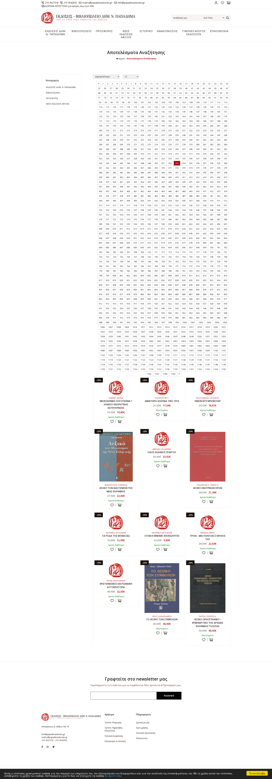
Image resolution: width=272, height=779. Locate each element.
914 (114, 303)
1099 (207, 350)
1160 (183, 369)
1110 (167, 355)
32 (140, 88)
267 (107, 144)
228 (100, 135)
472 (211, 191)
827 (170, 280)
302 (218, 149)
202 (184, 125)
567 (211, 214)
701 (218, 247)
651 (135, 238)
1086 (102, 350)
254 (149, 139)
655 (163, 238)
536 (128, 210)
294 (163, 149)
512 (225, 200)
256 (163, 139)
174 (121, 121)
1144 (183, 364)
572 (114, 219)
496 (114, 200)
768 (156, 266)
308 (128, 154)
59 (163, 93)
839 (121, 285)
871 (211, 289)
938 (149, 308)
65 (198, 93)
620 (184, 228)
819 (114, 280)
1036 (215, 331)
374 (191, 168)
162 (170, 116)
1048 (183, 336)
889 (204, 294)
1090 (135, 350)
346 (128, 163)
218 (163, 130)
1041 (127, 336)
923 (177, 303)
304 (100, 154)
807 (163, 275)
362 (107, 168)
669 (128, 242)
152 (100, 116)
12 (157, 83)
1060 (151, 341)
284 (225, 144)
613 (135, 228)
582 (184, 219)
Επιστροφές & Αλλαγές (115, 741)
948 (218, 308)
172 (107, 121)
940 (163, 308)
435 (218, 182)
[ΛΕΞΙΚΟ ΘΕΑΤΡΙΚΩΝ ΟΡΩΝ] (207, 457)
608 (100, 228)
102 (149, 102)
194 (128, 125)
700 (211, 247)
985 (211, 317)
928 (211, 303)
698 (197, 247)
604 (204, 224)
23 (221, 83)
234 (142, 135)
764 (128, 266)
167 (204, 116)
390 (170, 172)
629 (114, 233)
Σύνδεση (216, 3)
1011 (143, 327)
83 (169, 97)
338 (204, 158)
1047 (175, 336)
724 (114, 257)
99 (129, 102)
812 (197, 275)
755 (197, 261)
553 (114, 214)
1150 (102, 369)
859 (128, 289)
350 (156, 163)
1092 (151, 350)
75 (122, 97)
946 (204, 308)
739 (218, 257)
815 (218, 275)
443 (142, 186)
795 (211, 271)
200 (170, 125)
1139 (143, 364)
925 (191, 303)
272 (142, 144)
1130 (199, 360)
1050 (199, 336)
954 (128, 313)
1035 (207, 331)
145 (184, 111)
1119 (110, 360)
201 (177, 125)
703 (100, 252)
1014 (167, 327)
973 (128, 317)
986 (218, 317)
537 (135, 210)
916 (128, 303)
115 (107, 107)
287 (114, 149)
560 (163, 214)
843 (149, 285)
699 (204, 247)
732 (170, 257)
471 (204, 191)
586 (211, 219)
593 (128, 224)
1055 (110, 341)
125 (177, 107)
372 (177, 168)
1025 (127, 331)
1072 (118, 345)
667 (114, 242)
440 (121, 186)
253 (142, 139)
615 (149, 228)
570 (100, 219)
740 (225, 257)
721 (225, 252)
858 (121, 289)
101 (142, 102)
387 (149, 172)
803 (135, 275)
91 (215, 97)
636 (163, 233)
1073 (127, 345)
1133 (223, 360)
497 (121, 200)
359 (218, 163)
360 (225, 163)
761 (107, 266)
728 (142, 257)
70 (227, 93)
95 (106, 102)
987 (225, 317)
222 (191, 130)
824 (149, 280)
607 (225, 224)
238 (170, 135)
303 (225, 149)
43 (204, 88)
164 (184, 116)
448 (177, 186)
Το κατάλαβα (257, 773)
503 (163, 200)
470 (197, 191)
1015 (175, 327)
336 (191, 158)
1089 (127, 350)
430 (184, 182)
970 (107, 317)
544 (184, 210)
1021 (223, 327)
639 (184, 233)
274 (156, 144)
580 (170, 219)
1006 (102, 327)
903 (170, 299)
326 (121, 158)
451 (197, 186)
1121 (127, 360)
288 (121, 149)
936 (135, 308)
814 (211, 275)
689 (135, 247)
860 (135, 289)
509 (204, 200)
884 (170, 294)
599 (170, 224)
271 (135, 144)
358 (211, 163)
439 (114, 186)
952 (114, 313)
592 (121, 224)
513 (100, 205)
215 (142, 130)
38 (175, 88)
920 (156, 303)
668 (121, 242)
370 (163, 168)
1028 (151, 331)
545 (191, 210)
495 (107, 200)
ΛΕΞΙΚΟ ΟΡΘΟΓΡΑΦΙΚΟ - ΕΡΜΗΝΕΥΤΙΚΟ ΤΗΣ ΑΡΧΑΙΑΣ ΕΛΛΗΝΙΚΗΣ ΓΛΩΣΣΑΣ (207, 623)
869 (197, 289)
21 (209, 83)
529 (211, 205)
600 (177, 224)
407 (156, 177)
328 (135, 158)
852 (211, 285)
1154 (135, 369)
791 (184, 271)
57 (151, 93)
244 (211, 135)
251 (128, 139)
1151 (110, 369)
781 (114, 271)
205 (204, 125)
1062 (167, 341)
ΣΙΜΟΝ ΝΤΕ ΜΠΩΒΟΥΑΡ (208, 401)
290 (135, 149)
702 (225, 247)
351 (163, 163)
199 (163, 125)
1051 (207, 336)
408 (163, 177)
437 (100, 186)
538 (142, 210)
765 (135, 266)
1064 (183, 341)
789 (170, 271)
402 (121, 177)
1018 (199, 327)
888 (197, 294)
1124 (151, 360)
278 (184, 144)
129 (204, 107)
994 (142, 322)
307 (121, 154)
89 (204, 97)
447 (170, 186)
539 (149, 210)
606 (218, 224)
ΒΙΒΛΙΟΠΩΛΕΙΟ (82, 31)
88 (198, 97)
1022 (102, 331)
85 (180, 97)
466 (170, 191)
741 (100, 261)
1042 (135, 336)
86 (186, 97)
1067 (207, 341)
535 (121, 210)
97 (117, 102)
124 (170, 107)
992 (128, 322)
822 (135, 280)
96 (111, 102)
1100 (215, 350)
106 (177, 102)
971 (114, 317)
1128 (183, 360)
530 (218, 205)
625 (218, 228)
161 (163, 116)
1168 (165, 374)
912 (100, 303)
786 (149, 271)
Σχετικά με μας (142, 722)
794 (204, 271)
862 (149, 289)
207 (218, 125)
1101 (223, 350)
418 (100, 182)
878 (128, 294)
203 (191, 125)
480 (135, 196)
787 (156, 271)
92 (221, 97)
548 (211, 210)
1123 (143, 360)
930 (225, 303)
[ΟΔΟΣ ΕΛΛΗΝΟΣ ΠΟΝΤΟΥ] (161, 439)
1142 (167, 364)
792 (191, 271)
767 (149, 266)
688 (128, 247)
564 (191, 214)
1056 (118, 341)
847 (177, 285)
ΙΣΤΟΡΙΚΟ (146, 31)
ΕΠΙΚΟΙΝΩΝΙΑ (219, 31)
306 (114, 154)
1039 (110, 336)
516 (121, 205)
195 (135, 125)
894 (107, 299)
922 (170, 303)
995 (149, 322)
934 (121, 308)
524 (177, 205)
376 (204, 168)
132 (225, 107)
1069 (223, 341)
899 (142, 299)
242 (197, 135)
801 (121, 275)
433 (204, 182)
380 (100, 172)
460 (128, 191)
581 (177, 219)
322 (225, 154)
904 (177, 299)
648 (114, 238)
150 (218, 111)
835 (225, 280)
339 (211, 158)
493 (225, 196)
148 (204, 111)
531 (225, 205)
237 (163, 135)
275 (163, 144)
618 (170, 228)
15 (175, 83)
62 (180, 93)
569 (225, 214)
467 (177, 191)
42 (198, 88)
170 (225, 116)
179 (156, 121)
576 (142, 219)
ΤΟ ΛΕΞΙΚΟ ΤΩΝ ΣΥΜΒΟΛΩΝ (162, 619)
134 (107, 111)
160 (156, 116)
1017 (191, 327)
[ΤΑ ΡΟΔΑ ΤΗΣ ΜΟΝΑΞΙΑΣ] (116, 522)
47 (227, 88)
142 (163, 111)
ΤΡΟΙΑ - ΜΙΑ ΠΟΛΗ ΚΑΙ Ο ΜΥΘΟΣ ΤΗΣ (208, 537)
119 (135, 107)
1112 (183, 355)
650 (128, 238)
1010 (135, 327)
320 (211, 154)
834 (218, 280)
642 (204, 233)
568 (218, 214)
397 (218, 172)
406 (149, 177)
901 (156, 299)
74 (116, 97)
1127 (175, 360)
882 (156, 294)
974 (135, 317)
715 (184, 252)
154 (114, 116)
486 (177, 196)
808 (170, 275)
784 (135, 271)
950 (100, 313)
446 (163, 186)
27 (111, 88)
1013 (159, 327)
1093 (159, 350)
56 (145, 93)
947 (211, 308)
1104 (118, 355)
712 (163, 252)
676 (177, 242)
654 (156, 238)
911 (225, 299)
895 (114, 299)
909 (211, 299)
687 (121, 247)
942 (177, 308)
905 (184, 299)
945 (197, 308)
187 (211, 121)
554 (121, 214)
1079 (175, 345)
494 (100, 200)
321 (218, 154)
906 (191, 299)
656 (170, 238)
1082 (199, 345)
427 (163, 182)
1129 (191, 360)
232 (128, 135)
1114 (199, 355)
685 (107, 247)
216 (149, 130)
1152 (118, 369)
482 (149, 196)
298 (191, 149)
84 (175, 97)
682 (218, 242)
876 (114, 294)
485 (170, 196)
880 (142, 294)
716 (191, 252)
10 (145, 83)
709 (142, 252)
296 (177, 149)
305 (107, 154)
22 (215, 83)
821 (128, 280)
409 (170, 177)
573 (121, 219)
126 (184, 107)
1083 (207, 345)
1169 (173, 374)
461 (135, 191)
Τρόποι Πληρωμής (113, 722)
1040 (118, 336)
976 (149, 317)
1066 (199, 341)
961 (177, 313)
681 (211, 242)
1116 (215, 355)
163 (177, 116)
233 (135, 135)
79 (145, 97)
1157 (159, 369)
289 (128, 149)
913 (107, 303)
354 (184, 163)
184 (191, 121)
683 (225, 242)
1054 (102, 341)
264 (218, 139)
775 (204, 266)
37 (169, 88)
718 (204, 252)
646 (100, 238)
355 (191, 163)
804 (142, 275)
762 (114, 266)
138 (135, 111)
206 (211, 125)
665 (100, 242)
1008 (118, 327)
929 (218, 303)
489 (197, 196)
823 (142, 280)
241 (191, 135)
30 (128, 88)
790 (177, 271)
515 (114, 205)
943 (184, 308)
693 (163, 247)
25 (99, 88)
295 (170, 149)
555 (128, 214)
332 (163, 158)
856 (107, 289)
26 (105, 88)
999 (177, 322)
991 (121, 322)
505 (177, 200)
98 (123, 102)
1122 (135, 360)
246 (225, 135)
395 (204, 172)
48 (99, 93)
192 (114, 125)
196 (142, 125)
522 (163, 205)
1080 (183, 345)
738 (211, 257)
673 (156, 242)
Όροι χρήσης (142, 727)
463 (149, 191)
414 (204, 177)
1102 (102, 355)
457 (107, 191)
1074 (135, 345)
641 (197, 233)
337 (197, 158)
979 (170, 317)
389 (163, 172)
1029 (159, 331)
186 (204, 121)
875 (107, 294)
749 (156, 261)
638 (177, 233)
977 (156, 317)
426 (156, 182)
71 (99, 97)
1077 (159, 345)
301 (211, 149)
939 (156, 308)
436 (225, 182)
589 (100, 224)
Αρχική (121, 58)
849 (191, 285)
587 (218, 219)
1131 (207, 360)
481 (142, 196)
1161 (191, 369)
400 (107, 177)
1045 (159, 336)
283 (218, 144)
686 (114, 247)
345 (121, 163)
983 (197, 317)
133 (100, 111)
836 (100, 285)
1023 (110, 331)
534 (114, 210)
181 (170, 121)
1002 (200, 322)
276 (170, 144)
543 (177, 210)
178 (149, 121)
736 (197, 257)
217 (156, 130)
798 (100, 275)
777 (218, 266)
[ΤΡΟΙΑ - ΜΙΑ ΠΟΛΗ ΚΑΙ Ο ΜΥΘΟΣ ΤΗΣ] (207, 522)
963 (191, 313)
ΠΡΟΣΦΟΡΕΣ (104, 31)
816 (225, 275)
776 (211, 266)
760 (100, 266)
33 (145, 88)
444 (149, 186)
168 (211, 116)
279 (191, 144)
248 (107, 139)
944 (191, 308)
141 (156, 111)
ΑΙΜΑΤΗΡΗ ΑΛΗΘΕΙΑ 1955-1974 (162, 401)
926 (197, 303)
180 (163, 121)
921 (163, 303)
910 (218, 299)
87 (192, 97)
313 (163, 154)
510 (211, 200)
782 (121, 271)
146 (191, 111)
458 (114, 191)
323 (100, 158)
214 (135, 130)
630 (121, 233)
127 (191, 107)
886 (184, 294)
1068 (215, 341)
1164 (215, 369)
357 (204, 163)
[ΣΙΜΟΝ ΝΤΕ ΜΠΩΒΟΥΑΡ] (207, 388)
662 (211, 238)
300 (204, 149)
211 (114, 130)
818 (107, 280)
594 (135, 224)
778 (225, 266)
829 (184, 280)
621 (191, 228)
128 (197, 107)
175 (128, 121)
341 (225, 158)
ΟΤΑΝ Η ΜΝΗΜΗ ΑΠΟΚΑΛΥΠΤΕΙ (161, 535)
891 (218, 294)
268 (114, 144)
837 (107, 285)
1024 (118, 331)
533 (107, 210)
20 (204, 83)
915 (121, 303)
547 (204, 210)
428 (170, 182)
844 (156, 285)
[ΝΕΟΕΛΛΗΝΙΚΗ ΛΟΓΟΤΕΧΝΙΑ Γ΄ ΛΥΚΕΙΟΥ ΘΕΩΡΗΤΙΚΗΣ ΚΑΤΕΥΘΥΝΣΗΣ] (116, 388)
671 (142, 242)
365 (128, 168)
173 (114, 121)
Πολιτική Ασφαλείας (114, 736)
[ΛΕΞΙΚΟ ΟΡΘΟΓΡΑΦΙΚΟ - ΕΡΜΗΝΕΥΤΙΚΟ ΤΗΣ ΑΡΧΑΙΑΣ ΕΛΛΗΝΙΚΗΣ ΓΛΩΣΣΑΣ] (207, 588)
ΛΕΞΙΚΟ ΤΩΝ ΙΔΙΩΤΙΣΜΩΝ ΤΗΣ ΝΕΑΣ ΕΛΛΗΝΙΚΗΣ (116, 489)
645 (225, 233)
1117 (223, 355)
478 (121, 196)
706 (121, 252)
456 (100, 191)
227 (225, 130)
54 (134, 93)
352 (170, 163)
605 (211, 224)
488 (191, 196)
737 (204, 257)
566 (204, 214)
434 (211, 182)
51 (116, 93)
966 (211, 313)
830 (191, 280)
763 (121, 266)
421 (121, 182)
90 (209, 97)
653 (149, 238)
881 (149, 294)
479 (128, 196)
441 (128, 186)
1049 (191, 336)
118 (128, 107)
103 (156, 102)
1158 (167, 369)
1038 (102, 336)
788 (163, 271)
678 (191, 242)
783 (128, 271)
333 (170, 158)
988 (100, 322)
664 (225, 238)
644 (218, 233)
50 (111, 93)
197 (149, 125)
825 (156, 280)
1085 (223, 345)
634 (149, 233)
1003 (209, 322)
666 (107, 242)
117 (121, 107)
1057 (127, 341)
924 (184, 303)
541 (163, 210)
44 (209, 88)
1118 (102, 360)
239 (177, 135)
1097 (191, 350)
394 (197, 172)
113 (225, 102)
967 (218, 313)
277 (177, 144)
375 (197, 168)
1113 (191, 355)
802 (128, 275)
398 (225, 172)
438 (107, 186)
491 (211, 196)
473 (218, 191)
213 (128, 130)
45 (215, 88)
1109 (159, 355)
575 (135, 219)
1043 (143, 336)
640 (191, 233)
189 (225, 121)
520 (149, 205)
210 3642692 (70, 2)
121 (149, 107)
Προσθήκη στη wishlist (112, 421)
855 (100, 289)
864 (163, 289)
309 (135, 154)
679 (197, 242)
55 (140, 93)
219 (170, 130)
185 (197, 121)
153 (107, 116)
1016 (183, 327)
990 (114, 322)
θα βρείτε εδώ (113, 775)
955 (135, 313)
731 (163, 257)
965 (204, 313)
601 (184, 224)
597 (156, 224)
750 (163, 261)
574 (128, 219)
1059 (143, 341)
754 (191, 261)
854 (225, 285)
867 (184, 289)
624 (211, 228)
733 (177, 257)
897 (128, 299)
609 (107, 228)
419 (107, 182)
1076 (151, 345)
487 (184, 196)
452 (204, 186)
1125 (159, 360)
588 (225, 219)
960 (170, 313)
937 (142, 308)
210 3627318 (51, 2)
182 (177, 121)
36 (163, 88)
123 (163, 107)
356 (197, 163)
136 (121, 111)
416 (218, 177)
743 (114, 261)
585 (204, 219)
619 (177, 228)
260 (191, 139)
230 (114, 135)
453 (211, 186)
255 (156, 139)
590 (107, 224)
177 (142, 121)
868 (191, 289)
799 (107, 275)
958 (156, 313)
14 (169, 83)
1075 (143, 345)
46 (221, 88)
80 (151, 97)
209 (100, 130)
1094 (167, 350)
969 (100, 317)
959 (163, 313)
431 (191, 182)
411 (184, 177)
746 (135, 261)
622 (197, 228)
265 (225, 139)
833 (211, 280)
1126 (167, 360)
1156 (151, 369)
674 (163, 242)
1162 (199, 369)
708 (135, 252)
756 (204, 261)
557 (142, 214)
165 (191, 116)
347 (135, 163)
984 (204, 317)
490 (204, 196)
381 (107, 172)
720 (218, 252)
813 (204, 275)
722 (100, 257)
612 (128, 228)
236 (156, 135)
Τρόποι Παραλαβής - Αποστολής (114, 729)
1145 (191, 364)
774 (197, 266)
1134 (102, 364)
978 (163, 317)
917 (135, 303)
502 (156, 200)
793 (197, 271)
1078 (167, 345)
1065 (191, 341)
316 (184, 154)
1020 (215, 327)
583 (191, 219)
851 (204, 285)
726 (128, 257)
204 (197, 125)
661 (204, 238)
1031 (175, 331)
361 (100, 168)
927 (204, 303)
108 (191, 102)
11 (151, 83)
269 (121, 144)
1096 (183, 350)
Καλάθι (228, 3)
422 (128, 182)
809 (177, 275)
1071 (110, 345)
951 (107, 313)
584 (197, 219)
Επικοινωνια (141, 738)
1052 (215, 336)
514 (107, 205)
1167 (157, 374)
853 (218, 285)
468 (184, 191)
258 (177, 139)
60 (169, 93)
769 (163, 266)
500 (142, 200)
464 (156, 191)
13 (163, 83)
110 (205, 102)
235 (149, 135)
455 (225, 186)
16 (180, 83)
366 (135, 168)
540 (156, 210)
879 (135, 294)
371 (170, 168)
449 (184, 186)
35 (157, 88)
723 (107, 257)
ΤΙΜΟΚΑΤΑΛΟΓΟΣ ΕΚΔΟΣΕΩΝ (194, 32)
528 (204, 205)
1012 (151, 327)
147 (197, 111)
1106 (135, 355)
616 (156, 228)
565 (197, 214)
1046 (167, 336)
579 (163, 219)
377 (211, 168)
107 (184, 102)
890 (211, 294)
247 (100, 139)
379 (225, 168)
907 (197, 299)
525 (184, 205)
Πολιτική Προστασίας (145, 733)
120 (142, 107)
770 (170, 266)
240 (184, 135)
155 (121, 116)
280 (197, 144)
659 (191, 238)
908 (204, 299)
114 (100, 107)
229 (107, 135)
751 (170, 261)
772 (184, 266)
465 (163, 191)
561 (170, 214)
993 (135, 322)
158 (142, 116)
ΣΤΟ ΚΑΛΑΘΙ (120, 421)
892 (225, 294)
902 (163, 299)
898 (135, 299)
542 (170, 210)
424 (142, 182)
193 (121, 125)
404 (135, 177)
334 (177, 158)
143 (170, 111)
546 (197, 210)
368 (149, 168)
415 (211, 177)
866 (177, 289)
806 (156, 275)
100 (135, 102)
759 (225, 261)
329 (142, 158)
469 (191, 191)
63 (186, 93)
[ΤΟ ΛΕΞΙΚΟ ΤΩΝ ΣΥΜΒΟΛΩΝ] (161, 588)
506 (184, 200)
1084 (215, 345)
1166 (149, 374)
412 (191, 177)
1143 (175, 364)
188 (218, 121)
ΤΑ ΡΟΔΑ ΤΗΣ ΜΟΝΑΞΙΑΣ (116, 535)
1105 (127, 355)
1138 (135, 364)
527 (197, 205)
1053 (223, 336)
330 (149, 158)
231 (121, 135)
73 (111, 97)
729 (149, 257)
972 (121, 317)
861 (142, 289)
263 (211, 139)
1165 (223, 369)
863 (156, 289)
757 (211, 261)
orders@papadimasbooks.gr (97, 2)
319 (204, 154)
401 (114, 177)
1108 (151, 355)
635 (156, 233)
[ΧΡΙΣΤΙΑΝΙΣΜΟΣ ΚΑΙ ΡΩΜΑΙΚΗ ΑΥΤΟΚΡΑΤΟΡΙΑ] (116, 570)
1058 (135, 341)
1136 (118, 364)
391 (177, 172)
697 (191, 247)
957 (149, 313)
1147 (207, 364)
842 (142, 285)
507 (191, 200)
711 (156, 252)
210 (107, 130)
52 (122, 93)
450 (191, 186)
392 (184, 172)
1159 (175, 369)
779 (100, 271)
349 (149, 163)
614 (142, 228)
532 (100, 210)
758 (218, 261)
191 (107, 125)
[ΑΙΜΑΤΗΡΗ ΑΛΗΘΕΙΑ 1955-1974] (161, 388)
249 (114, 139)
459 (121, 191)
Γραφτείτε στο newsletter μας (136, 679)
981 (184, 317)
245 (218, 135)
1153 (127, 369)
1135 (110, 364)
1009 (127, 327)
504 (170, 200)
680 (204, 242)
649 (121, 238)
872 (218, 289)
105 (170, 102)
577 (149, 219)
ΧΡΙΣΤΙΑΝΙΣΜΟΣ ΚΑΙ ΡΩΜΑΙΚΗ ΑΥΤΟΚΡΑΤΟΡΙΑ (116, 585)
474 (225, 191)
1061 (159, 341)
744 (121, 261)
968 (225, 313)
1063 (175, 341)
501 (149, 200)
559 (156, 214)
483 (156, 196)
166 (197, 116)
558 (149, 214)
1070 (102, 345)
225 (211, 130)
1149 (223, 364)
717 (197, 252)
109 (198, 102)
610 (114, 228)
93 (227, 97)
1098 (199, 350)
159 (149, 116)
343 (107, 163)
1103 (110, 355)
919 (149, 303)
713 (170, 252)
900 (149, 299)
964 (197, 313)
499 (135, 200)
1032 (183, 331)
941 (170, 308)
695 (177, 247)
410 (177, 177)
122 (156, 107)
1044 (151, 336)
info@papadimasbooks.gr (131, 2)
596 (149, 224)
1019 (207, 327)
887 (191, 294)
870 (204, 289)
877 (121, 294)
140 (149, 111)
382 (114, 172)
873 (225, 289)
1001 (192, 322)
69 (221, 93)
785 (142, 271)
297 (184, 149)
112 (218, 102)
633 (142, 233)
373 (184, 168)
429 (177, 182)
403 (128, 177)
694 (170, 247)
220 (177, 130)
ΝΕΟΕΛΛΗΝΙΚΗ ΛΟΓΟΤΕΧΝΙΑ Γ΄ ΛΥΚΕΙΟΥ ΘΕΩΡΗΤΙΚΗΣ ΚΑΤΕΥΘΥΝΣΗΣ (116, 404)
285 (100, 149)
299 (197, 149)
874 (100, 294)
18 (192, 83)
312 (156, 154)
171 (100, 121)
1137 (127, 364)
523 (170, 205)
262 (204, 139)
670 (135, 242)
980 (177, 317)
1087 (110, 350)
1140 (151, 364)
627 (100, 233)
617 (163, 228)
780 (107, 271)
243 (204, 135)
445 (156, 186)
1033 (191, 331)
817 (100, 280)
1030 (167, 331)
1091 (143, 350)
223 (197, 130)
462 (142, 191)
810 (184, 275)
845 (163, 285)
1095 (175, 350)
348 (142, 163)
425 (149, 182)
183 (184, 121)
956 (142, 313)
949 (225, 308)
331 (156, 158)
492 (218, 196)
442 (135, 186)
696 (184, 247)
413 (197, 177)
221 (184, 130)
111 (211, 102)
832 (204, 280)
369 (156, 168)
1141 (159, 364)
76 (128, 97)
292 (149, 149)
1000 (184, 322)
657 (177, 238)
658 (184, 238)
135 (114, 111)
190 (100, 125)
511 (218, 200)
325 (114, 158)
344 (114, 163)
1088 (118, 350)
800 (114, 275)
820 (121, 280)
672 (149, 242)
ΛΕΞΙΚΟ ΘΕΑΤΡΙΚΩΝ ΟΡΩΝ (207, 488)
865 (170, 289)
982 (191, 317)
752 (177, 261)
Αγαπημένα (222, 3)
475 (100, 196)
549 (218, 210)
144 (177, 111)
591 (114, 224)
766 (142, 266)
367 (142, 168)
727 (135, 257)
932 (107, 308)
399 (100, 177)
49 (105, 93)
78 (140, 97)
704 (107, 252)
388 (156, 172)
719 (211, 252)
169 (218, 116)
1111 (175, 355)
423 (135, 182)
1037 (223, 331)
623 (204, 228)
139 (142, 111)
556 (135, 214)
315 (177, 154)
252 (135, 139)
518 (135, 205)
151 (225, 111)
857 (114, 289)
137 (128, 111)
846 (170, 285)
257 (170, 139)
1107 (143, 355)
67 (209, 93)
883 (163, 294)
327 (128, 158)
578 (156, 219)
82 (163, 97)
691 (149, 247)
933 (114, 308)
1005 (225, 322)
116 (114, 107)
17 (186, 83)
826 (163, 280)
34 (151, 88)
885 (177, 294)
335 (184, 158)
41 (192, 88)
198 (156, 125)
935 (128, 308)
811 (191, 275)
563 (184, 214)
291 (142, 149)
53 (128, 93)
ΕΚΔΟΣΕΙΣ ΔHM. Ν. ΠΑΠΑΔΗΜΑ (55, 32)
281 (204, 144)
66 (204, 93)
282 (211, 144)
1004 (217, 322)
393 (191, 172)
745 (128, 261)
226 (218, 130)
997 (163, 322)
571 (107, 219)
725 (121, 257)
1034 (199, 331)
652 (142, 238)
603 (197, 224)
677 (184, 242)
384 (128, 172)
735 (191, 257)
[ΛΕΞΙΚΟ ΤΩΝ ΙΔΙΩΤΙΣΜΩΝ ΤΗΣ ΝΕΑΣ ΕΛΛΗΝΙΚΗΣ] (116, 457)
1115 (207, 355)
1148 (215, 364)
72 (105, 97)
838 (114, 285)
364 (121, 168)
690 (142, 247)
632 (135, 233)
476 (107, 196)
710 (149, 252)
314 (170, 154)
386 (142, 172)
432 (197, 182)
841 (135, 285)
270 (128, 144)
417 (225, 177)
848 (184, 285)
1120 (118, 360)
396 (211, 172)
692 (156, 247)
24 (227, 83)
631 (128, 233)
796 (218, 271)
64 (192, 93)
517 (128, 205)
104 (163, 102)
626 (225, 228)
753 (184, 261)
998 (170, 322)
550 (225, 210)
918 (142, 303)
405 (142, 177)
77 (134, 97)
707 (128, 252)
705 (114, 252)
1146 (199, 364)
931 (100, 308)
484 (163, 196)
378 (218, 168)
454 (218, 186)
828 (177, 280)
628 (107, 233)
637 (170, 233)
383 (121, 172)
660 (197, 238)
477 (114, 196)
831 (197, 280)
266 (100, 144)
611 (121, 228)
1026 (135, 331)
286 (107, 149)
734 (184, 257)
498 (128, 200)
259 (184, 139)
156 (128, 116)
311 (149, 154)
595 (142, 224)
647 (107, 238)
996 (156, 322)
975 (142, 317)
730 (156, 257)
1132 (215, 360)
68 (215, 93)
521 (156, 205)
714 (177, 252)
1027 (143, 331)
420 (114, 182)
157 (135, 116)
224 (204, 130)
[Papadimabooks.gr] (88, 22)
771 (177, 266)
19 (198, 83)
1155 (143, 369)
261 (197, 139)
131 (218, 107)
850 (197, 285)
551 (100, 214)
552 (107, 214)
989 (107, 322)
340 (218, 158)
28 (116, 88)
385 (135, 172)
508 (197, 200)
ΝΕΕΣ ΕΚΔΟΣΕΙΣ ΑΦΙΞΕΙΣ (126, 34)
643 (211, 233)
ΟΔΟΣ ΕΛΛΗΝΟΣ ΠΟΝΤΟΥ (162, 452)
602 (191, 224)
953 (121, 313)
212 (121, 130)
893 (100, 299)
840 (128, 285)
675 (170, 242)
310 (142, 154)
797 (225, 271)
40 (186, 88)
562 (177, 214)
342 (100, 163)
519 (142, 205)
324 (107, 158)
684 (100, 247)
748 (149, 261)
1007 (110, 327)
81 (157, 97)
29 (122, 88)
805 (149, 275)
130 (211, 107)
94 (100, 102)
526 (191, 205)
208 (225, 125)
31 (134, 88)
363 (114, 168)
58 (157, 93)
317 (191, 154)
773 (191, 266)
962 (184, 313)
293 (156, 149)
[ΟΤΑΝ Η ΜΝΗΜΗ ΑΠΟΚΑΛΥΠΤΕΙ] (161, 522)
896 (121, 299)
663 (218, 238)
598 (163, 224)
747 (142, 261)
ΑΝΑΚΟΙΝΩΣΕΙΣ (167, 31)
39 (180, 88)
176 (135, 121)
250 (121, 139)
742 (107, 261)
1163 (207, 369)
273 (149, 144)
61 (175, 93)
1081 (191, 345)
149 (211, 111)
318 (197, 154)
